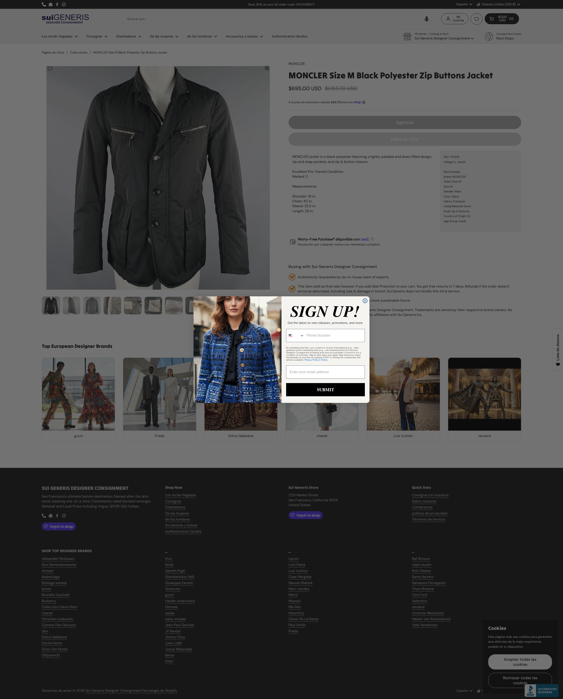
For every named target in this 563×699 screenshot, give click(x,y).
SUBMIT (325, 389)
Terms (324, 360)
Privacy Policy (311, 360)
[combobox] (295, 335)
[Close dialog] (365, 301)
